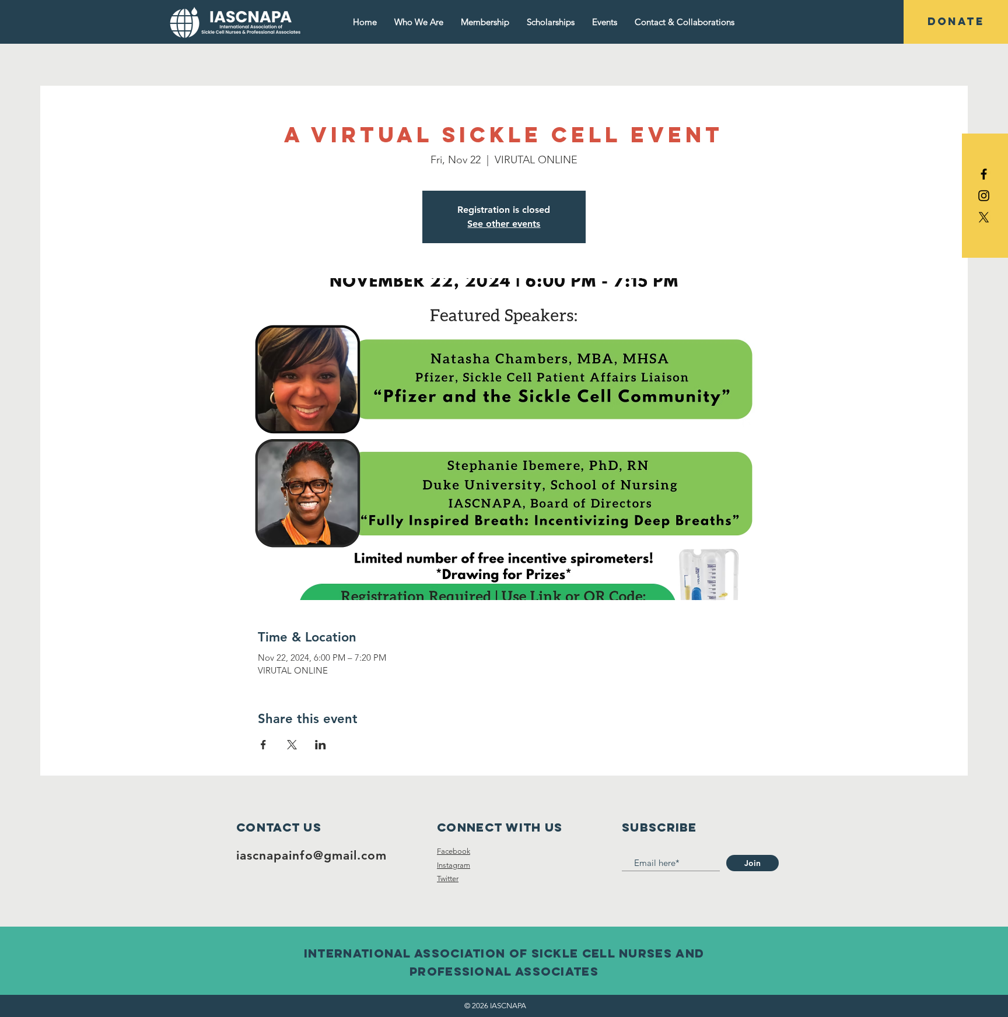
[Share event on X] (292, 744)
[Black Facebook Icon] (984, 174)
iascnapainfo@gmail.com (311, 855)
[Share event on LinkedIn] (320, 744)
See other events (503, 223)
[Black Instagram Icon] (984, 195)
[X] (984, 217)
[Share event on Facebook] (263, 744)
